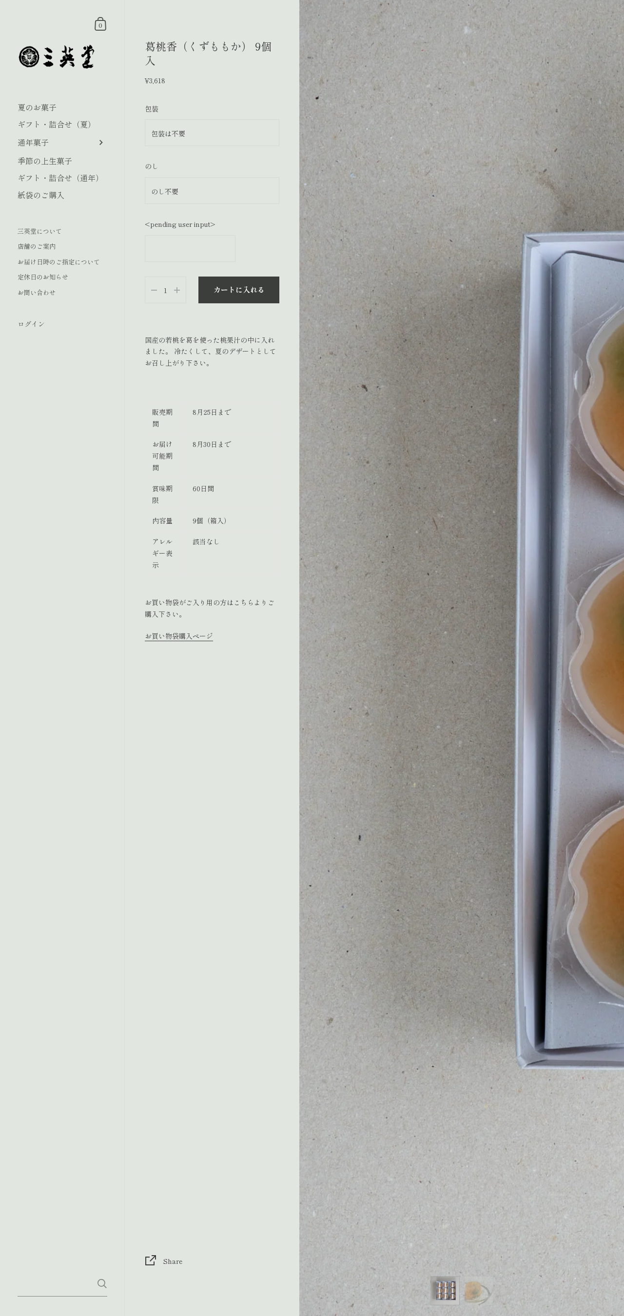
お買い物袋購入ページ (179, 636)
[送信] (102, 1284)
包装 (151, 108)
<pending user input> (180, 224)
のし (151, 166)
